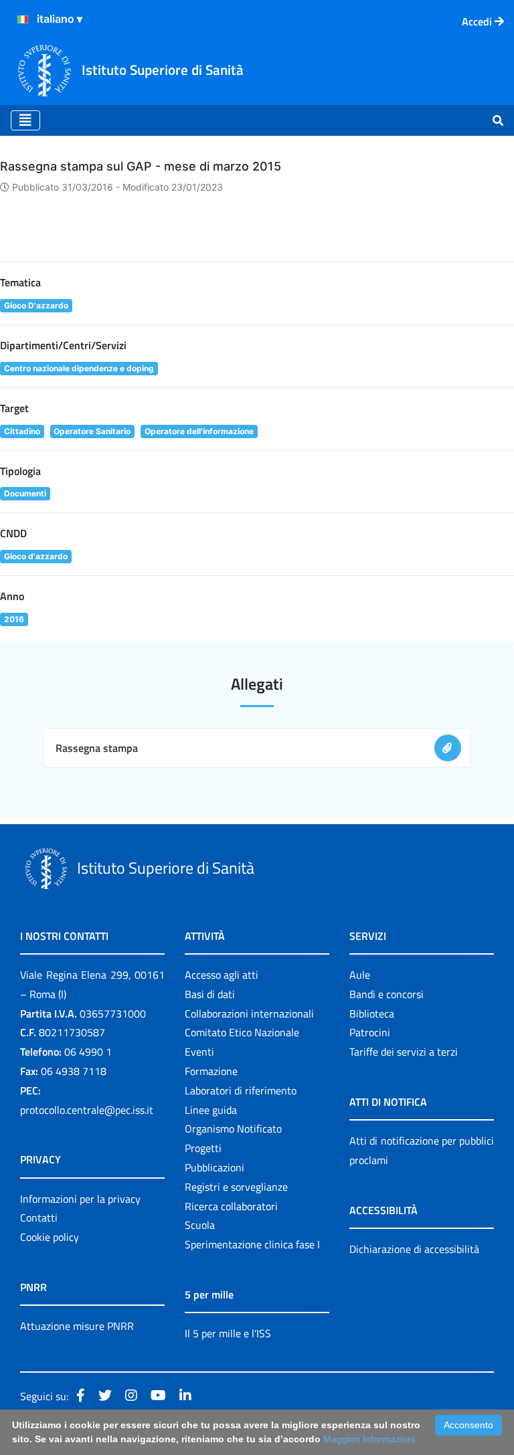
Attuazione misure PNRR (77, 1326)
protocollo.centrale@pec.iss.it (86, 1110)
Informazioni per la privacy (80, 1199)
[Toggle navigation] (25, 120)
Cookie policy (49, 1237)
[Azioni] (22, 19)
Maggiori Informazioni (369, 1439)
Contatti (39, 1217)
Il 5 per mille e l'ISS (228, 1333)
